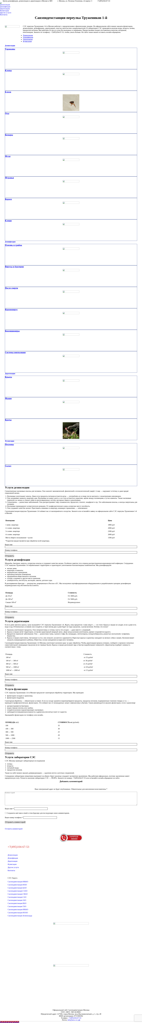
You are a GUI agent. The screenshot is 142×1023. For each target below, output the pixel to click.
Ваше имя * (9, 809)
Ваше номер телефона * (14, 817)
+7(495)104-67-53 (74, 1018)
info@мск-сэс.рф (74, 1020)
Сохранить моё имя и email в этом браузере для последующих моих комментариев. (38, 813)
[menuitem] (5, 5)
